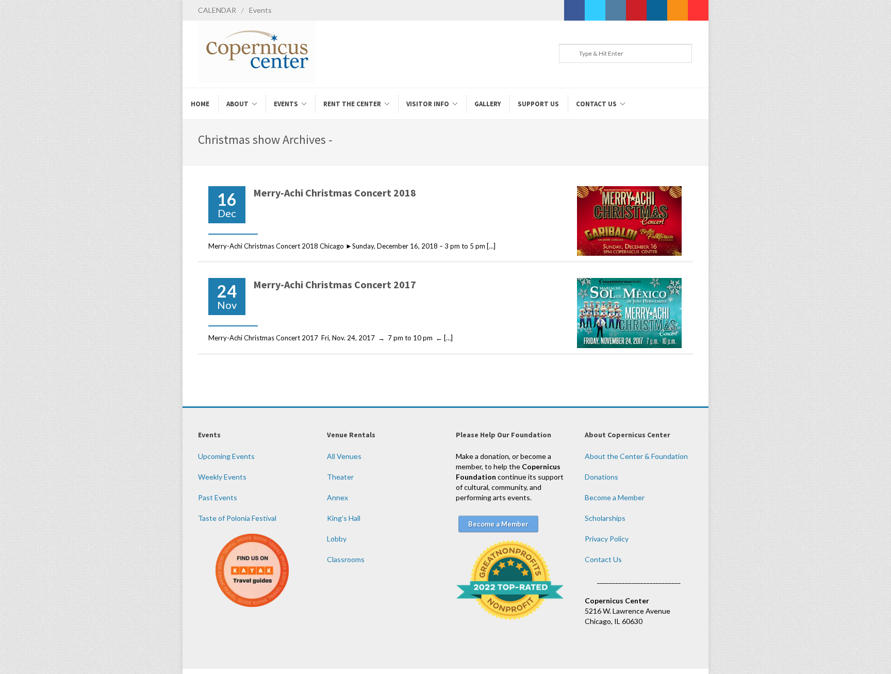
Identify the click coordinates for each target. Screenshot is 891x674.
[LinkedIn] (657, 10)
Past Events (217, 497)
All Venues (344, 456)
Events (260, 10)
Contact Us (603, 559)
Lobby (336, 538)
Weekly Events (222, 476)
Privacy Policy (607, 538)
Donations (601, 476)
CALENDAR (217, 10)
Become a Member (615, 497)
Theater (340, 476)
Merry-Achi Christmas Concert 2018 (334, 192)
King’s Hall (343, 518)
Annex (337, 497)
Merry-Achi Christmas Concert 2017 (334, 284)
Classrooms (346, 559)
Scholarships (605, 518)
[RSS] (677, 10)
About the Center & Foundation (636, 456)
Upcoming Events (226, 456)
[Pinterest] (636, 10)
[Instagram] (615, 10)
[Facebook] (574, 10)
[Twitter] (595, 10)
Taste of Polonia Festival (237, 518)
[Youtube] (698, 10)
